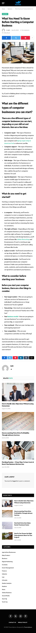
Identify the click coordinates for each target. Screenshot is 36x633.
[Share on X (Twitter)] (15, 38)
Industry (4, 574)
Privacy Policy (22, 622)
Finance (4, 571)
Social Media (6, 596)
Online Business (7, 592)
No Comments (25, 30)
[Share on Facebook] (6, 38)
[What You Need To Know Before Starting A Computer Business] (18, 52)
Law (3, 577)
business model (12, 316)
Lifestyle (4, 580)
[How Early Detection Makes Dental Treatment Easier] (7, 525)
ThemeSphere (28, 627)
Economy (4, 565)
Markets (4, 586)
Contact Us (12, 622)
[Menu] (3, 3)
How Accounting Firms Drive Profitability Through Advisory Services (15, 434)
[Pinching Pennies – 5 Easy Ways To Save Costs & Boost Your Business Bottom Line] (18, 450)
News (3, 589)
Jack (8, 30)
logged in (15, 481)
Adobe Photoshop (23, 239)
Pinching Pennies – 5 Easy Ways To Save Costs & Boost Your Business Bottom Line (18, 463)
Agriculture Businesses (9, 552)
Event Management (8, 568)
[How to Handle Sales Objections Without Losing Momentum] (18, 392)
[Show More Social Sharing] (32, 38)
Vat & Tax (5, 602)
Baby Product (6, 555)
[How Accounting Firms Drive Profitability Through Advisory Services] (18, 421)
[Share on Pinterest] (25, 38)
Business (5, 14)
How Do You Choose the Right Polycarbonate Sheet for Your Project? (23, 535)
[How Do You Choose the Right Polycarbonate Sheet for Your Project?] (7, 536)
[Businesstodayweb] (18, 3)
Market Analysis (6, 583)
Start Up (4, 599)
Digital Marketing (7, 561)
